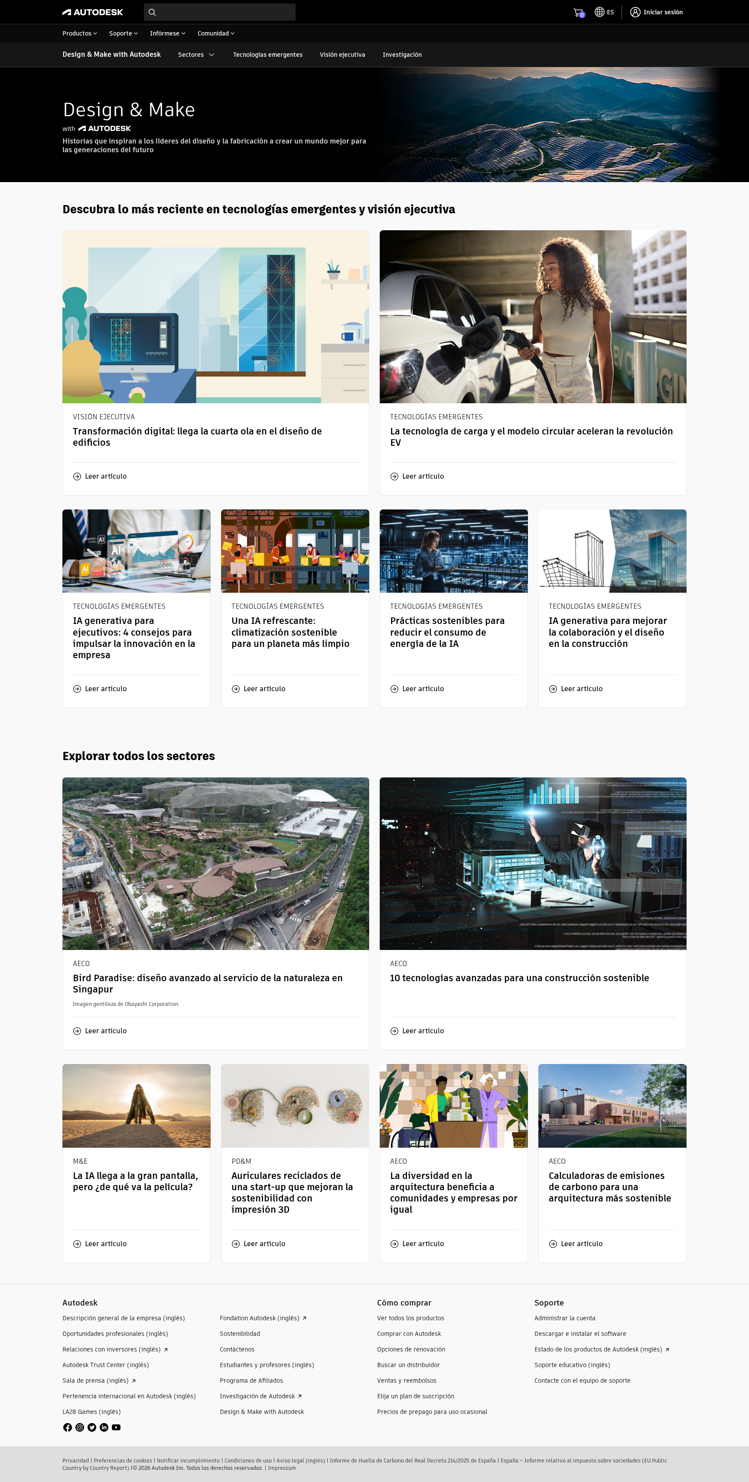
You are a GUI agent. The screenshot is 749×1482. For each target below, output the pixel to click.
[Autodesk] (92, 12)
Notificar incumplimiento (188, 1460)
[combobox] (220, 12)
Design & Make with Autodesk (111, 54)
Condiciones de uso (248, 1460)
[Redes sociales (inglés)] (91, 1426)
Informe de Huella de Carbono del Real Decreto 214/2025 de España (413, 1460)
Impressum (282, 1468)
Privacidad (75, 1460)
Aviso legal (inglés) (301, 1460)
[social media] (91, 1427)
